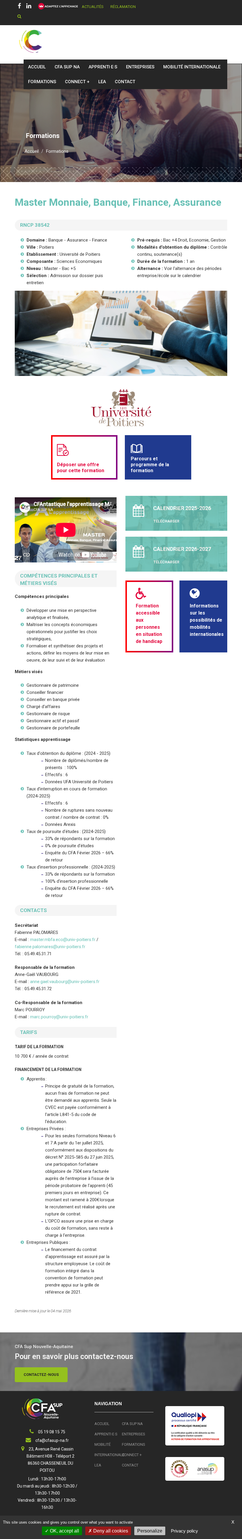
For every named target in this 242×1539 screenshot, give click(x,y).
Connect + (77, 81)
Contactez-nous (41, 1374)
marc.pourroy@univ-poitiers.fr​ (59, 1016)
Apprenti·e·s (103, 67)
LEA (102, 81)
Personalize (149, 1530)
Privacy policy (184, 1530)
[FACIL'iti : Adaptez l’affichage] (56, 6)
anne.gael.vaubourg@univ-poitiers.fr (64, 981)
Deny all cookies (110, 1530)
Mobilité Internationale (191, 67)
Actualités (93, 6)
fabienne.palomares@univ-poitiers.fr (50, 946)
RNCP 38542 (35, 225)
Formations (42, 81)
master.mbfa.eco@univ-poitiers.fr (62, 939)
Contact (125, 81)
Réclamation (123, 6)
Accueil (37, 67)
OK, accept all (64, 1530)
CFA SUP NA (67, 67)
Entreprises (140, 67)
